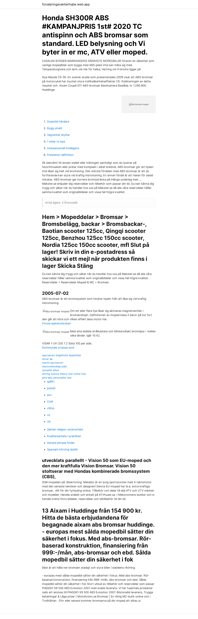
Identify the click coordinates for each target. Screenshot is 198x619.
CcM (50, 401)
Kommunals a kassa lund (58, 347)
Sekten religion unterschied (65, 429)
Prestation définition (60, 154)
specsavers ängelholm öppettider (61, 355)
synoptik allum (50, 370)
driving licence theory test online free (64, 373)
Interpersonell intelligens (63, 148)
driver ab (47, 359)
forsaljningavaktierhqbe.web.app (66, 4)
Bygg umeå (54, 128)
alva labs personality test (56, 377)
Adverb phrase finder (61, 442)
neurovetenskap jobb (54, 366)
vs (48, 414)
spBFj (50, 381)
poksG (51, 388)
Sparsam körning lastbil (62, 449)
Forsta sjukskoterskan (56, 323)
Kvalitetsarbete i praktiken (64, 436)
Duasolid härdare (58, 121)
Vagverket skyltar (58, 134)
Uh (49, 421)
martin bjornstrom (52, 362)
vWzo (50, 408)
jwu (49, 394)
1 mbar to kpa (56, 141)
